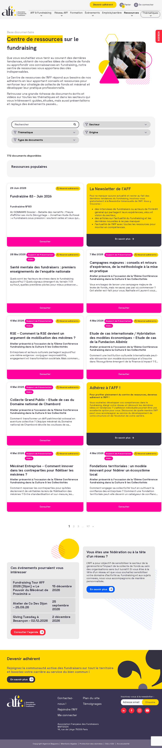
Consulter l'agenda (26, 632)
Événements (92, 12)
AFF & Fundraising (40, 12)
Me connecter (67, 715)
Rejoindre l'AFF (68, 709)
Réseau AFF (61, 12)
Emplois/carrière (112, 12)
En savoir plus (19, 679)
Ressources (131, 12)
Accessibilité (123, 743)
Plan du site (91, 698)
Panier (127, 4)
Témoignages (92, 704)
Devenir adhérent (103, 4)
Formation (76, 12)
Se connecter (146, 4)
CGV (112, 743)
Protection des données (91, 743)
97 (88, 526)
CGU (107, 743)
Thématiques (150, 13)
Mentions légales (69, 743)
